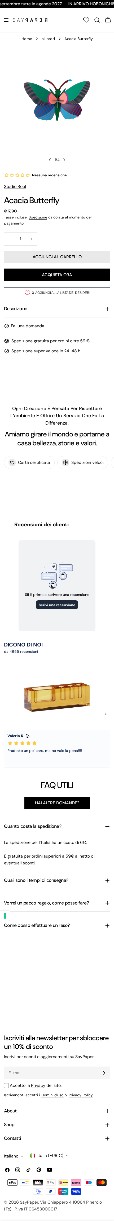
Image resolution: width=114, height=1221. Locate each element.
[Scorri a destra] (64, 159)
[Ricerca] (97, 20)
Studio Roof (15, 186)
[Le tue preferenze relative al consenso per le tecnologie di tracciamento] (5, 916)
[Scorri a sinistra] (50, 159)
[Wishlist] (86, 20)
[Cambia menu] (6, 20)
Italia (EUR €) (50, 1155)
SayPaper (29, 1202)
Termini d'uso (52, 1095)
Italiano (11, 1156)
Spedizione (38, 217)
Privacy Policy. (81, 1095)
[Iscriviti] (103, 1072)
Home (26, 38)
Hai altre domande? (57, 803)
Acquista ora (57, 275)
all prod (48, 38)
